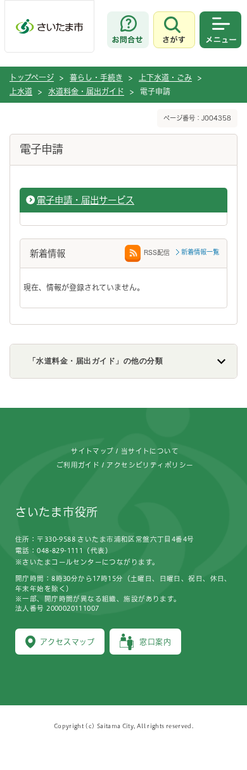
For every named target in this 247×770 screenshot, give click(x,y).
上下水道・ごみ (165, 77)
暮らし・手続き (96, 77)
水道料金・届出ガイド (86, 91)
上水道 (21, 91)
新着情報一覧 (200, 252)
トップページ (32, 77)
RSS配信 (157, 252)
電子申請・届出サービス (85, 200)
